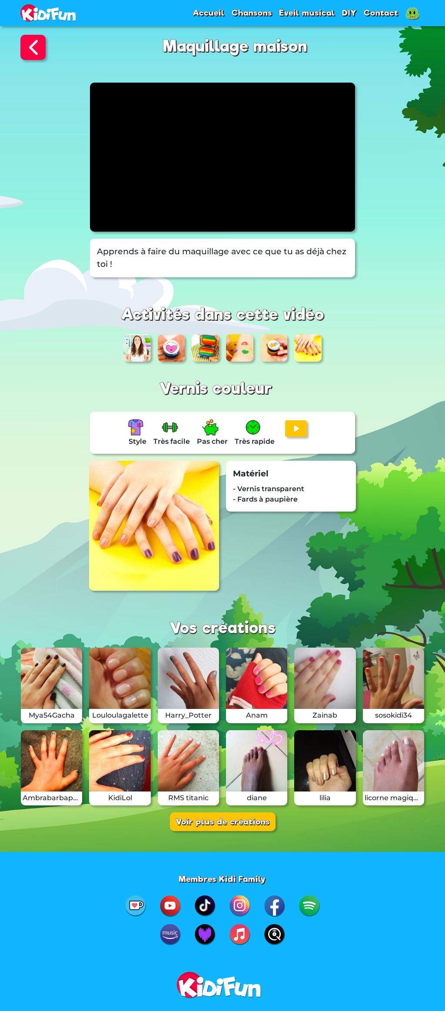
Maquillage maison (235, 46)
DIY (349, 12)
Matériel (251, 474)
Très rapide (255, 441)
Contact (381, 12)
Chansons (252, 12)
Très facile (171, 441)
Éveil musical (307, 12)
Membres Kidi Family (222, 879)
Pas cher (212, 441)
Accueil (209, 12)
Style (137, 441)
